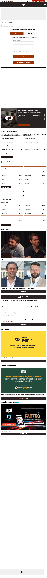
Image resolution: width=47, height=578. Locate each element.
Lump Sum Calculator (29, 145)
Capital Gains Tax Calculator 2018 (32, 149)
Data (2, 22)
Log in (16, 33)
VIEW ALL (23, 291)
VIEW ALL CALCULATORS (7, 157)
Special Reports (9, 402)
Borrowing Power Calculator (8, 142)
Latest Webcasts (8, 366)
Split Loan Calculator (6, 145)
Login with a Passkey (24, 62)
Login (28, 1)
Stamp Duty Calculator (30, 138)
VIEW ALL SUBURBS (6, 187)
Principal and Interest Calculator (31, 142)
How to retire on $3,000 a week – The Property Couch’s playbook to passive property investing (22, 395)
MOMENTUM (10, 1)
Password (15, 45)
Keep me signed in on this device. (21, 51)
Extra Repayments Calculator (8, 149)
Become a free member (38, 1)
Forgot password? (30, 45)
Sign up (30, 33)
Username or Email (16, 40)
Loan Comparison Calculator (8, 138)
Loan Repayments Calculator (8, 153)
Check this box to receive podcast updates (29, 122)
